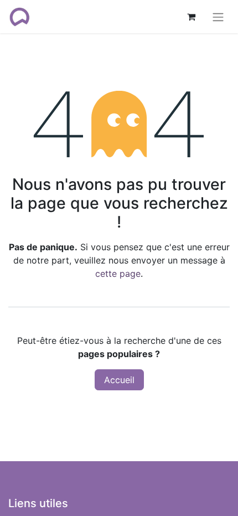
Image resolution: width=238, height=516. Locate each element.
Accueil (119, 379)
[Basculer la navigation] (218, 16)
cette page (118, 273)
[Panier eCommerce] (191, 17)
